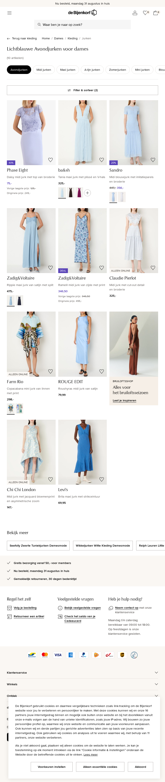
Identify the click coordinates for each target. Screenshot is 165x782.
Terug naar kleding (24, 38)
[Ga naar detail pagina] (87, 192)
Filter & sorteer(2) (85, 90)
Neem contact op (126, 607)
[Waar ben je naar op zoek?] (39, 24)
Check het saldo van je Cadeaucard (79, 618)
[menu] (9, 12)
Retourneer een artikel (29, 616)
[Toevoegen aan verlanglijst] (50, 160)
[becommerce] (134, 657)
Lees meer (91, 754)
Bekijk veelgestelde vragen (82, 607)
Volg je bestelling (25, 607)
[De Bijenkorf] (82, 12)
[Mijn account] (135, 12)
